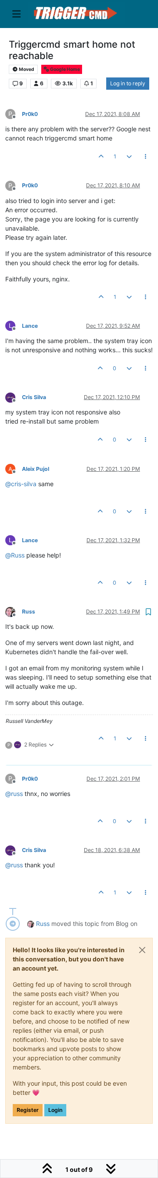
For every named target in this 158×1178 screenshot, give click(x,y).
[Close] (142, 950)
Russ (28, 611)
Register (28, 1110)
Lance (30, 326)
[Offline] (13, 396)
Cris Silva (34, 397)
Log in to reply (127, 83)
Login (55, 1110)
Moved (26, 69)
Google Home (64, 69)
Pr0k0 (30, 114)
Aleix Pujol (35, 469)
